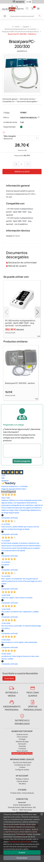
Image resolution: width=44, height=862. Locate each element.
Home (15, 26)
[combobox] (27, 1)
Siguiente (11, 491)
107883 (23, 112)
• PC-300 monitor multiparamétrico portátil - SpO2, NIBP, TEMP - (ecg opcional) (19, 212)
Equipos (26, 26)
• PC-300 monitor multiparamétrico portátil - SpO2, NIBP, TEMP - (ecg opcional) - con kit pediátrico (19, 221)
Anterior (4, 491)
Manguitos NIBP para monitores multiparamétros (20, 31)
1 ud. (22, 122)
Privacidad (26, 841)
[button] (31, 1)
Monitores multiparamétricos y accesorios (20, 29)
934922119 (19, 2)
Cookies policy (15, 841)
